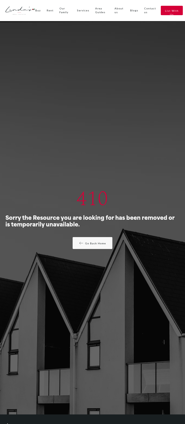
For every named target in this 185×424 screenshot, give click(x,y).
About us (119, 10)
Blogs (134, 10)
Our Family (63, 10)
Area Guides (100, 10)
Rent (50, 10)
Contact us (150, 10)
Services (83, 10)
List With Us (172, 12)
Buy (38, 10)
